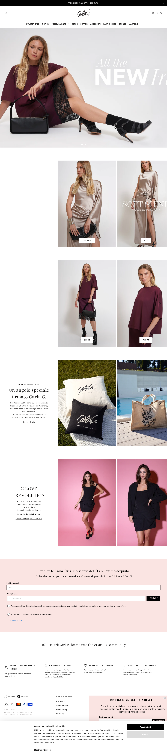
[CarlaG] (83, 13)
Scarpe (84, 24)
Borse (75, 24)
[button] (82, 144)
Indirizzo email (13, 583)
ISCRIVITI (153, 598)
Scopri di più (29, 422)
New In (45, 24)
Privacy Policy (16, 620)
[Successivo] (160, 203)
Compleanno (12, 594)
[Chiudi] (163, 3)
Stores (122, 24)
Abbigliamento (59, 24)
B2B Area (60, 714)
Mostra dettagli (41, 750)
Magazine (133, 24)
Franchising (61, 710)
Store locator (62, 705)
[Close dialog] (164, 698)
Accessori (95, 24)
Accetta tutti (145, 727)
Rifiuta (145, 734)
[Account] (153, 13)
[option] (83, 88)
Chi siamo (60, 701)
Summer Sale (32, 24)
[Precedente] (63, 203)
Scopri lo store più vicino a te (29, 519)
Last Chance (109, 24)
